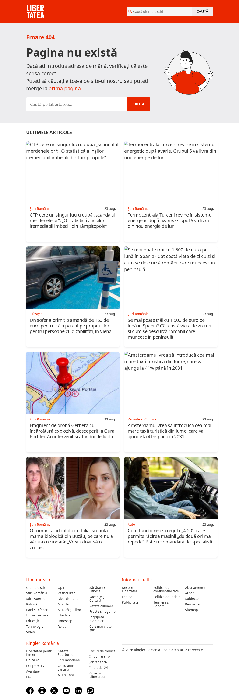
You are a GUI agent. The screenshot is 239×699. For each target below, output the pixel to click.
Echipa (127, 597)
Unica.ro (32, 660)
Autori (190, 593)
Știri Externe (35, 599)
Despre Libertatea (130, 589)
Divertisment (68, 599)
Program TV (35, 666)
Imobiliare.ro (99, 656)
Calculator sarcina (66, 667)
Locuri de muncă (102, 651)
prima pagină (65, 88)
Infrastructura (37, 615)
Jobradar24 (98, 662)
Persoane (192, 604)
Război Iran (67, 593)
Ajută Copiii (67, 675)
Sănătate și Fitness (98, 589)
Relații (62, 626)
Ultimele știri (36, 588)
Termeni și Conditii (161, 604)
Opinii (62, 588)
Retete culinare (101, 606)
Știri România (36, 593)
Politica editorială (166, 597)
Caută (202, 11)
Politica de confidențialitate (166, 589)
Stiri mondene (69, 660)
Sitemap (191, 610)
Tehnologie (34, 626)
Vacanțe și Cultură (97, 598)
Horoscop (65, 621)
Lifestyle (64, 615)
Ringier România (42, 643)
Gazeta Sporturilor (66, 653)
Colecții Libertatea (97, 675)
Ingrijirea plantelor (96, 619)
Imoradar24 (98, 668)
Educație (33, 621)
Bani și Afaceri (37, 610)
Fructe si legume (102, 611)
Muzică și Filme (70, 610)
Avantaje (33, 671)
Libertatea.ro (39, 580)
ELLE (29, 677)
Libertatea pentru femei (40, 653)
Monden (64, 604)
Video (30, 632)
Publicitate (130, 602)
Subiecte (192, 599)
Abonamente (195, 588)
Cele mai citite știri (100, 628)
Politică (31, 604)
